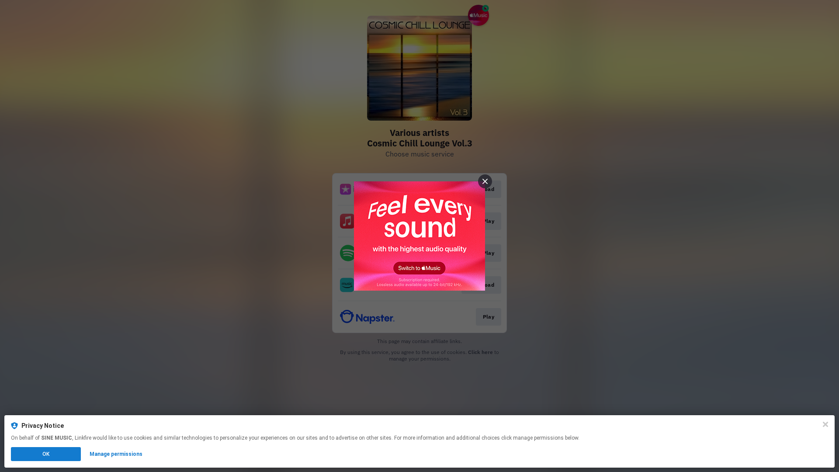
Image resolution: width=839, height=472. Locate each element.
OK (45, 454)
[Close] (825, 424)
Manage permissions (116, 454)
